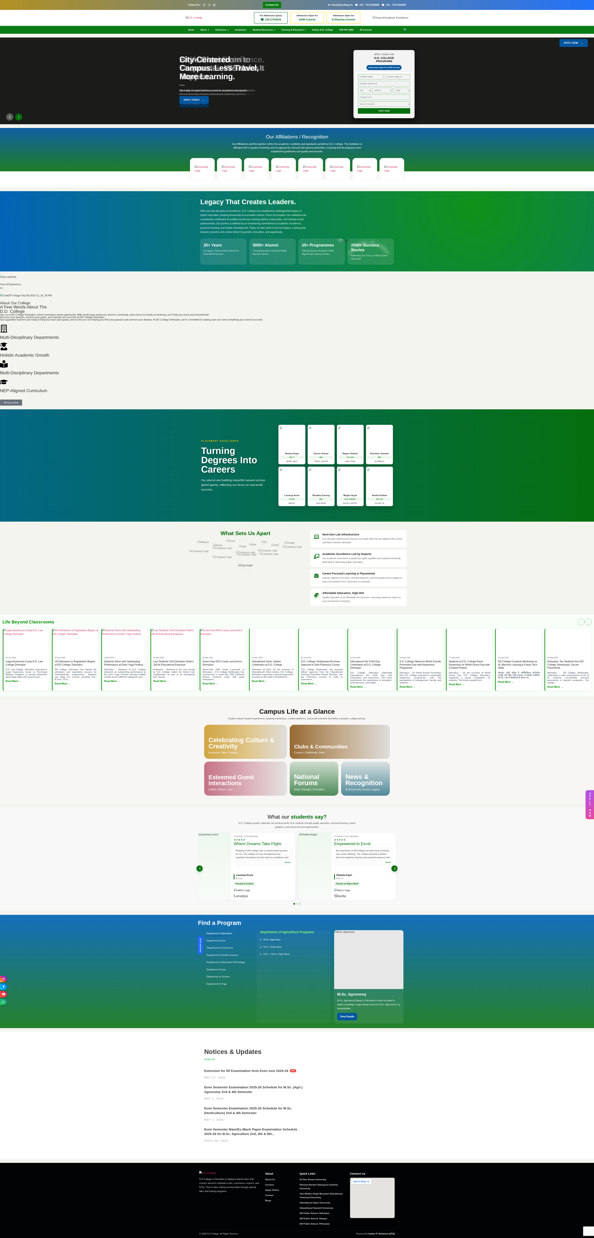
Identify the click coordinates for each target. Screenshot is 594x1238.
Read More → (13, 681)
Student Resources (263, 30)
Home (191, 30)
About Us (270, 1179)
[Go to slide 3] (300, 904)
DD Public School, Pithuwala (315, 1224)
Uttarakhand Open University (315, 1202)
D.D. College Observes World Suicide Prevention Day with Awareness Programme (420, 664)
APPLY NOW (573, 43)
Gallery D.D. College (322, 30)
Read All (209, 1059)
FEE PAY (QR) (346, 30)
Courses (269, 1184)
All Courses (366, 30)
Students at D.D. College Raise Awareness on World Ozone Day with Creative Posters (469, 664)
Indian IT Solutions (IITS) (381, 1234)
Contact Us (272, 5)
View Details (347, 1016)
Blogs (268, 1200)
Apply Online (272, 1190)
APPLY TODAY (194, 103)
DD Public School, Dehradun (315, 1213)
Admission (220, 30)
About (203, 30)
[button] (9, 117)
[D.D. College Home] (194, 18)
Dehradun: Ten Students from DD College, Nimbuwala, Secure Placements (565, 664)
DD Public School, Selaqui (313, 1218)
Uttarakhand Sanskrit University (316, 1208)
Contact (269, 1195)
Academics (240, 30)
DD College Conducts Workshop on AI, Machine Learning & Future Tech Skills (517, 664)
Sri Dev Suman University (313, 1179)
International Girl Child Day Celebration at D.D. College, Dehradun (365, 664)
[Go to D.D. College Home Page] (221, 1173)
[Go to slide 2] (297, 904)
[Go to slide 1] (294, 904)
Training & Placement (292, 30)
